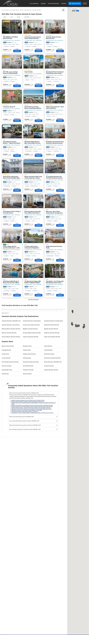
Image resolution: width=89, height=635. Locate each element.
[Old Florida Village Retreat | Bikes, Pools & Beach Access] (33, 131)
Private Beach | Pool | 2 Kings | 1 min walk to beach (12, 212)
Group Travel (5, 354)
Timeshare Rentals (28, 370)
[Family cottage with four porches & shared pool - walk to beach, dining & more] (12, 236)
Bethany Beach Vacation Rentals (11, 328)
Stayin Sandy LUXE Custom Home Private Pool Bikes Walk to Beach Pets (12, 177)
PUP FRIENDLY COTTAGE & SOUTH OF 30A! (10, 37)
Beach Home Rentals (8, 346)
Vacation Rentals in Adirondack (32, 321)
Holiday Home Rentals (29, 354)
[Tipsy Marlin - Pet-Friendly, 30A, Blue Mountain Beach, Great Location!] (55, 271)
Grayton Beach (38, 40)
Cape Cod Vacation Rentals (30, 336)
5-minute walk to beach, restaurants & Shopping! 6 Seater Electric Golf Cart (31, 247)
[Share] (63, 10)
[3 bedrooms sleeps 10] (12, 96)
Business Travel (27, 346)
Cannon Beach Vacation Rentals (11, 336)
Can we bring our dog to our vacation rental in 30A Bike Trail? (25, 429)
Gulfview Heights (39, 284)
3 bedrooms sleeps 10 (9, 106)
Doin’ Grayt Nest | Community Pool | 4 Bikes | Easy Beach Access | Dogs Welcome (32, 212)
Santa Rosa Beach (18, 40)
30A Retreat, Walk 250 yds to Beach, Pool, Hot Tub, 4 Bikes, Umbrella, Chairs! (11, 282)
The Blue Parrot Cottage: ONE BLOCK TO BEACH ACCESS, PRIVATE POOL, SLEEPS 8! (32, 282)
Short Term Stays (6, 366)
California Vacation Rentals (51, 332)
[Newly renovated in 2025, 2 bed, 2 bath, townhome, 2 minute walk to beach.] (33, 166)
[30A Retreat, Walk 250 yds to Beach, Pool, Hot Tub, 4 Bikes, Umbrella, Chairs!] (12, 271)
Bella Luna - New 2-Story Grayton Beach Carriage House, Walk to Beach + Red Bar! (54, 212)
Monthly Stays (27, 358)
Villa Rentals (5, 373)
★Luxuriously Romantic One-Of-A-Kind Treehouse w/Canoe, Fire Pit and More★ (54, 177)
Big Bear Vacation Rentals (30, 328)
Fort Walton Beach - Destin (9, 40)
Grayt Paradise (28, 72)
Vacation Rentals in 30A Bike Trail (11, 321)
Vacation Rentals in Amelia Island (53, 321)
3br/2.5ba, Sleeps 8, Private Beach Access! (53, 37)
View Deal (17, 51)
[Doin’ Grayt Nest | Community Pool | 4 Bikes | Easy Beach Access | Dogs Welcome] (33, 201)
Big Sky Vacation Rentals (51, 328)
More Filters (26, 17)
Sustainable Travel (7, 370)
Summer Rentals (49, 366)
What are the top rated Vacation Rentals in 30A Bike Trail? (24, 393)
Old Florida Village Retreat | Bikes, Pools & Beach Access (32, 142)
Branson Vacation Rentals (9, 332)
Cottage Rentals (6, 350)
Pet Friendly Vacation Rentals (10, 362)
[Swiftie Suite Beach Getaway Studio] (55, 236)
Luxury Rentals (6, 358)
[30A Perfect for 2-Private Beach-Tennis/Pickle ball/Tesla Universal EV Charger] (33, 96)
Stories (63, 3)
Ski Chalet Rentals (28, 366)
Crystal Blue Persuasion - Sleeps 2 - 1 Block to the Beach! (11, 142)
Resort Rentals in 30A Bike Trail (53, 362)
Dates (5, 17)
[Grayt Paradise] (33, 62)
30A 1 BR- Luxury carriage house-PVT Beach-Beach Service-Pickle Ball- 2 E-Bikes (11, 72)
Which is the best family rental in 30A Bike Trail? (21, 416)
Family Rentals (48, 350)
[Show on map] (18, 21)
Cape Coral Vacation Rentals (52, 336)
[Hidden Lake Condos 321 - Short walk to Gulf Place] (55, 96)
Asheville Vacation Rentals (51, 325)
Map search (75, 8)
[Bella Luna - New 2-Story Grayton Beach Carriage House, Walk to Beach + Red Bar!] (55, 201)
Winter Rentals (27, 373)
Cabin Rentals (48, 346)
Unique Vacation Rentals (51, 370)
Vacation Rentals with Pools (31, 362)
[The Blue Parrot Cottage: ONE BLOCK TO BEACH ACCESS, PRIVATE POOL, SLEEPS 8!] (33, 271)
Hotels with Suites (49, 354)
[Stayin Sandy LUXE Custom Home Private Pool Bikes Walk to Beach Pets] (12, 166)
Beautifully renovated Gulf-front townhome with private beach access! (55, 142)
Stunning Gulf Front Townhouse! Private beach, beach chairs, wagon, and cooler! (55, 72)
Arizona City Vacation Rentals (31, 325)
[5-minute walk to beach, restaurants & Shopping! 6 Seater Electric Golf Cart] (33, 236)
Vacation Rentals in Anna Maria (10, 325)
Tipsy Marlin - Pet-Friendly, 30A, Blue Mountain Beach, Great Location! (55, 282)
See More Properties (33, 299)
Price (11, 17)
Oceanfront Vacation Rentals (52, 358)
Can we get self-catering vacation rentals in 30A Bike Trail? (24, 421)
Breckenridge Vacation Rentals (32, 332)
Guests (18, 17)
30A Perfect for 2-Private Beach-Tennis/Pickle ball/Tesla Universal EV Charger (32, 107)
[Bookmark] (20, 21)
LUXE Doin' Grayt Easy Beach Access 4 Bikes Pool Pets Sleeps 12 (32, 37)
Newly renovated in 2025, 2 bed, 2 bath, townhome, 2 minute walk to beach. (33, 177)
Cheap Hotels (27, 350)
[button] (84, 325)
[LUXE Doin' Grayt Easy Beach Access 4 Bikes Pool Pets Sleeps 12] (33, 27)
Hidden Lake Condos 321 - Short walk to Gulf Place (55, 107)
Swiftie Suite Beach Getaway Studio (54, 247)
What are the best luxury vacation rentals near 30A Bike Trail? (25, 425)
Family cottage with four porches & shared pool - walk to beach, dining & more (11, 247)
